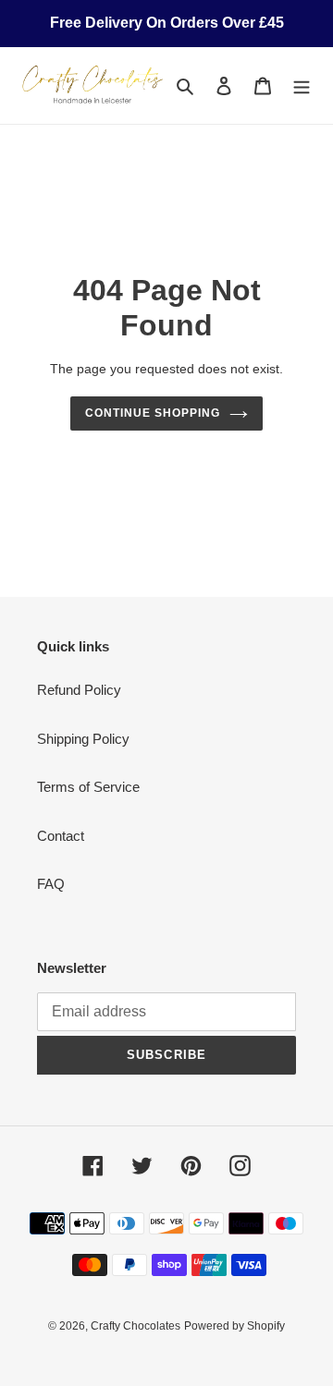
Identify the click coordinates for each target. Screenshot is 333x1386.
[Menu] (301, 85)
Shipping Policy (83, 739)
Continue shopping (152, 413)
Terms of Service (88, 787)
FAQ (51, 884)
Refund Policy (79, 690)
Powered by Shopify (234, 1325)
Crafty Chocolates (135, 1325)
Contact (60, 836)
